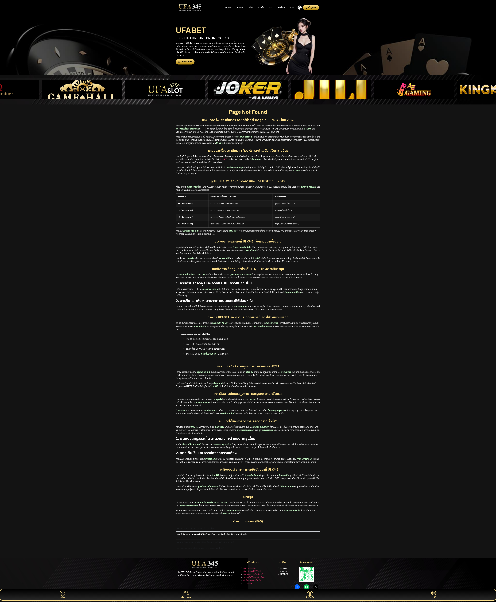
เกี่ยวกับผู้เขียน (249, 568)
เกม (270, 7)
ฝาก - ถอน (186, 597)
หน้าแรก (228, 7)
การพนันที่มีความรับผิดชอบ (254, 577)
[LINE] (433, 593)
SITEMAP (247, 583)
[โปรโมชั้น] (310, 593)
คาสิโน (261, 7)
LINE (434, 597)
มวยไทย (281, 7)
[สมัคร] (62, 593)
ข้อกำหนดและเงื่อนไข (252, 580)
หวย (292, 7)
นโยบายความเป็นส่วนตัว (253, 574)
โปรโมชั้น (310, 597)
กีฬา (251, 7)
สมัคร (62, 597)
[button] (299, 7)
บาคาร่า (240, 7)
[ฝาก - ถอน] (186, 593)
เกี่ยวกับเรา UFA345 (252, 571)
